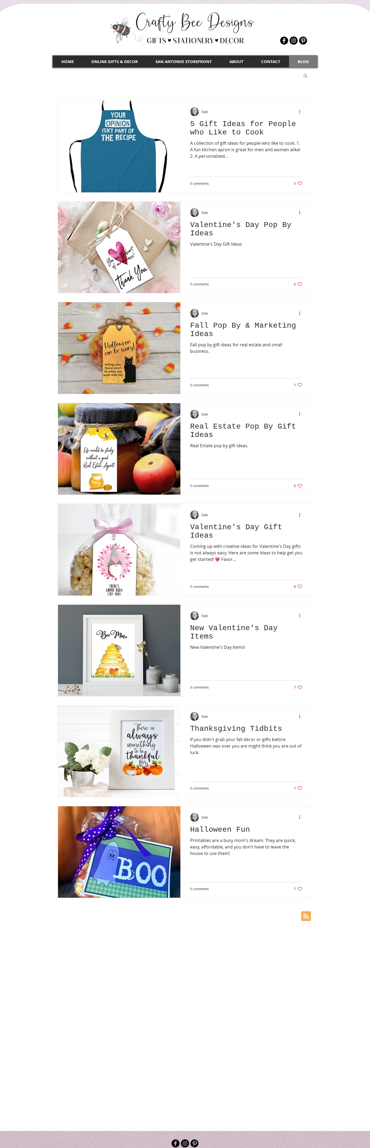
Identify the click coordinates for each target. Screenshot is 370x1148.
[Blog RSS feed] (306, 916)
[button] (305, 76)
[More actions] (301, 111)
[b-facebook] (284, 41)
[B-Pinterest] (303, 41)
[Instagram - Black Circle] (294, 41)
